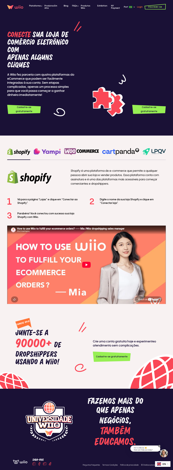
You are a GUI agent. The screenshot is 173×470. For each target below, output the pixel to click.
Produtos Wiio (85, 7)
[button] (159, 446)
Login (140, 7)
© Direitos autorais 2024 (150, 465)
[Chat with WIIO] (164, 453)
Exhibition (102, 6)
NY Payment (115, 7)
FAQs (74, 6)
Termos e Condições (110, 465)
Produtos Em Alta (50, 7)
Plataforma (35, 6)
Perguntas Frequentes (91, 465)
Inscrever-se (155, 7)
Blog (66, 6)
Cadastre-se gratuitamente (24, 109)
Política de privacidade (129, 465)
